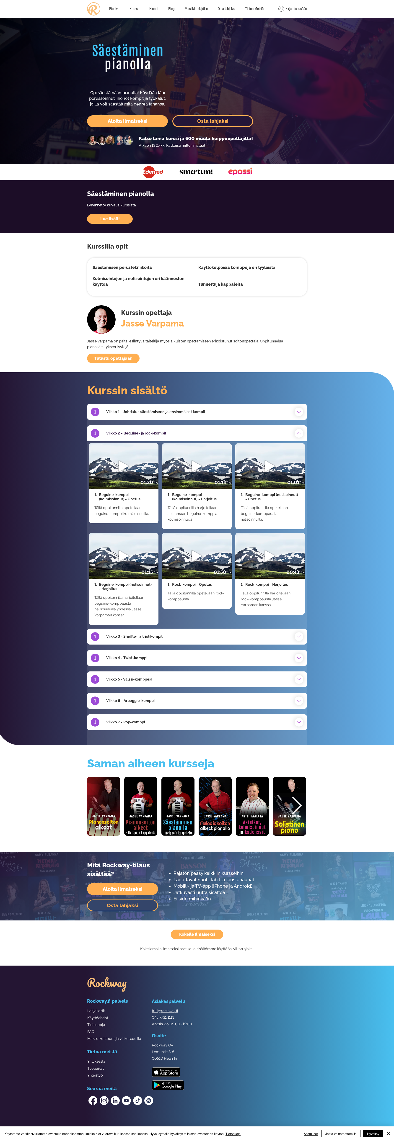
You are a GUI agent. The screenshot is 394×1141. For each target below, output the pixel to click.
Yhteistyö (95, 1075)
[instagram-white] (104, 1100)
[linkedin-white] (115, 1100)
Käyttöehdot (97, 1018)
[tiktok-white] (137, 1100)
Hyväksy (373, 1133)
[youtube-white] (126, 1100)
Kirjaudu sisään (296, 8)
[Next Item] (296, 806)
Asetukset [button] (311, 1133)
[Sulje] (388, 1133)
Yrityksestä (96, 1061)
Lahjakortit (96, 1011)
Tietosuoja (96, 1025)
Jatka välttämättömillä (341, 1133)
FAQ (90, 1032)
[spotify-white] (148, 1100)
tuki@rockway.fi (165, 1011)
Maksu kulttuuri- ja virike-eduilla (114, 1038)
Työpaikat (95, 1068)
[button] (254, 9)
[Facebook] (92, 1100)
